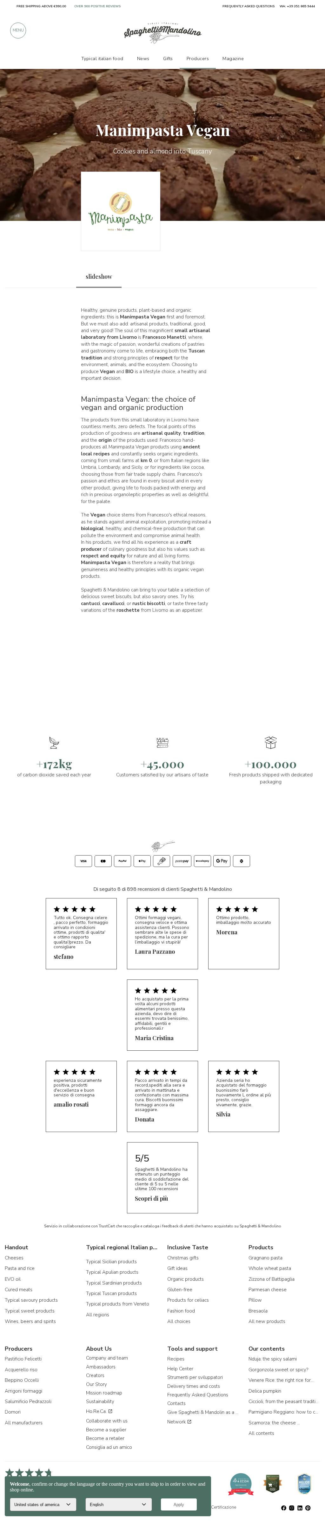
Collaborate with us (107, 1421)
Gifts (168, 58)
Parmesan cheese (268, 1289)
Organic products (185, 1279)
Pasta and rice (20, 1268)
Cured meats (18, 1289)
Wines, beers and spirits (30, 1321)
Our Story (96, 1384)
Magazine (233, 58)
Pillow (255, 1300)
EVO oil (13, 1279)
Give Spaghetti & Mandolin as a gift (203, 1412)
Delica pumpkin (265, 1391)
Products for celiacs (188, 1300)
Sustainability (100, 1401)
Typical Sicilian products (111, 1261)
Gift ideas (177, 1268)
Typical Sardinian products (114, 1283)
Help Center (180, 1369)
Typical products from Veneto (117, 1304)
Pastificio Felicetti (23, 1359)
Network (177, 1422)
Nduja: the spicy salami (273, 1359)
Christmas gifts (183, 1258)
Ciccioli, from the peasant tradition (284, 1401)
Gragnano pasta (265, 1258)
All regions (97, 1315)
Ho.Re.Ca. (97, 1411)
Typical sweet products (30, 1311)
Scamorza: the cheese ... (274, 1423)
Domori (13, 1412)
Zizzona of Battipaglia (272, 1279)
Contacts (176, 1403)
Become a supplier (106, 1430)
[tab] (99, 276)
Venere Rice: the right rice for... (281, 1380)
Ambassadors (101, 1367)
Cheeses (14, 1258)
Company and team (107, 1358)
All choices (178, 1321)
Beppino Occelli (22, 1380)
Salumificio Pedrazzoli (28, 1401)
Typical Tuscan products (111, 1293)
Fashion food (181, 1311)
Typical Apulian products (112, 1272)
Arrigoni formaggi (23, 1391)
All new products (267, 1321)
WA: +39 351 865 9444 (297, 6)
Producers (198, 58)
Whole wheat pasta (270, 1268)
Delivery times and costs (193, 1386)
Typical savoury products (31, 1300)
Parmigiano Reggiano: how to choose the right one (284, 1412)
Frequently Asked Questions (197, 1395)
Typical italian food (102, 58)
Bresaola (258, 1311)
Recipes (175, 1359)
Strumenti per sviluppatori (195, 1377)
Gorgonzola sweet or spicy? (278, 1370)
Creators (95, 1375)
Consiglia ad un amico (109, 1447)
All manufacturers (24, 1423)
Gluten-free (179, 1289)
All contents (261, 1433)
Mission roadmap (104, 1393)
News (143, 58)
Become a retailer (105, 1438)
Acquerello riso (21, 1370)
